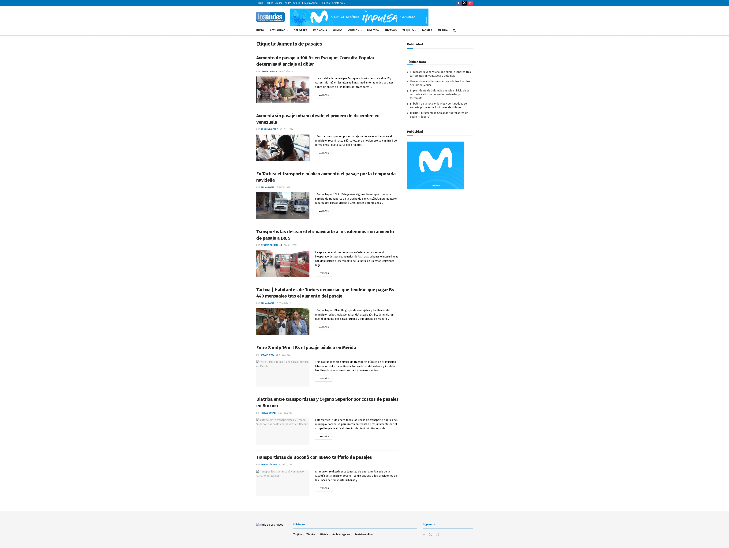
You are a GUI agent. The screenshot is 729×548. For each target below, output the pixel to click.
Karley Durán (268, 413)
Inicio (260, 30)
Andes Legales (292, 3)
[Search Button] (454, 30)
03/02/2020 (285, 413)
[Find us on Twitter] (464, 3)
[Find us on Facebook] (458, 3)
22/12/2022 (284, 187)
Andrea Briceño (269, 129)
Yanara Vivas (267, 355)
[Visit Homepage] (270, 17)
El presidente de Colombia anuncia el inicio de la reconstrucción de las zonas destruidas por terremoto (439, 94)
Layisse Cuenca (269, 71)
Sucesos (390, 30)
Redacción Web (269, 464)
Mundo (337, 30)
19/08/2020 (284, 355)
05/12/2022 (291, 245)
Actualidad (278, 30)
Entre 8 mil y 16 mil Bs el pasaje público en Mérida (306, 347)
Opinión (353, 30)
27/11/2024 (287, 129)
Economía (320, 30)
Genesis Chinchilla (271, 245)
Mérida (278, 3)
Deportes (300, 30)
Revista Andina (310, 3)
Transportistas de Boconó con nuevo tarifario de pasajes (314, 457)
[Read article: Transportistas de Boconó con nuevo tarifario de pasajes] (282, 483)
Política (373, 30)
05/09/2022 (284, 303)
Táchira (269, 3)
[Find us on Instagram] (470, 3)
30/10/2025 (287, 71)
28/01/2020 (287, 464)
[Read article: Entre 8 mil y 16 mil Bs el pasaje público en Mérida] (282, 373)
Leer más (325, 94)
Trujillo (259, 3)
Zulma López (268, 187)
